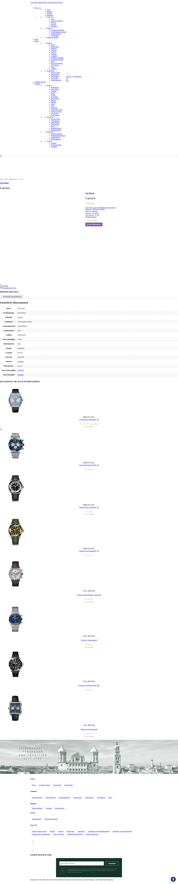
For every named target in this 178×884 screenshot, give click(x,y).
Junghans (54, 54)
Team (48, 10)
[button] (68, 74)
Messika (53, 102)
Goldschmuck (55, 137)
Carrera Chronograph (89, 640)
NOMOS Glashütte (57, 58)
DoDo (53, 93)
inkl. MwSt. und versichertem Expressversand (100, 208)
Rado (52, 61)
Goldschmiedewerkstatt (58, 32)
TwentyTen (54, 113)
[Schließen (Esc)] (175, 2)
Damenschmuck (56, 128)
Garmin (53, 52)
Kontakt (52, 831)
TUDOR (54, 69)
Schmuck (37, 84)
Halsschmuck (55, 123)
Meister (53, 100)
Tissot (53, 67)
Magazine (50, 15)
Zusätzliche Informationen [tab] (12, 297)
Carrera (20, 317)
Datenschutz (71, 831)
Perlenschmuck (56, 139)
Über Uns (37, 8)
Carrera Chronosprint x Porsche (89, 595)
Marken (49, 43)
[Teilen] (171, 2)
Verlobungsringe (56, 145)
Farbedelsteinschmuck (58, 135)
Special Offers (55, 73)
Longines (54, 56)
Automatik (54, 78)
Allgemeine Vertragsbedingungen (99, 831)
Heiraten (53, 143)
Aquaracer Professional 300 (89, 685)
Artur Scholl (55, 89)
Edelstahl (21, 361)
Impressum (81, 831)
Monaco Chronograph (89, 729)
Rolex (36, 39)
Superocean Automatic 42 (89, 507)
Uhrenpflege (55, 36)
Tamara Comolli (56, 111)
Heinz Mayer (55, 98)
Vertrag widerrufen (92, 834)
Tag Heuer (4, 183)
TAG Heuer (55, 65)
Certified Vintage (40, 82)
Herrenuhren (55, 76)
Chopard (54, 50)
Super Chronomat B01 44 (89, 465)
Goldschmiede (36, 819)
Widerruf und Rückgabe (75, 834)
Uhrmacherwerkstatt (57, 30)
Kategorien (50, 71)
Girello (53, 95)
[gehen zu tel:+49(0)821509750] (67, 79)
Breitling (54, 48)
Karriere (49, 13)
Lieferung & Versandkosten (41, 834)
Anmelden (112, 863)
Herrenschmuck (56, 130)
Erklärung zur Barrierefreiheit (122, 831)
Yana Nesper (55, 115)
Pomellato (54, 108)
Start (1, 179)
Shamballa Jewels (56, 110)
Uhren (36, 41)
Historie (49, 11)
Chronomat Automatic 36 (89, 419)
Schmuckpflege (56, 34)
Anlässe (49, 141)
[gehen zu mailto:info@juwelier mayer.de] (67, 81)
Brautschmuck (59, 808)
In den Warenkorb (94, 224)
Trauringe (54, 147)
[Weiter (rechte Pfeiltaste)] (174, 442)
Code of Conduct (58, 834)
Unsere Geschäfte (56, 21)
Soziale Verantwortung (39, 831)
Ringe (53, 126)
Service (49, 28)
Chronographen (56, 80)
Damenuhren (55, 74)
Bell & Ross (55, 47)
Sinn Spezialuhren (57, 63)
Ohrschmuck (55, 124)
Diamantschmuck (56, 134)
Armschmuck (55, 121)
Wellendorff (55, 87)
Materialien (50, 132)
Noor (52, 106)
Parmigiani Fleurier (57, 60)
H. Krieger (54, 97)
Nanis (53, 104)
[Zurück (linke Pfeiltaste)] (3, 442)
